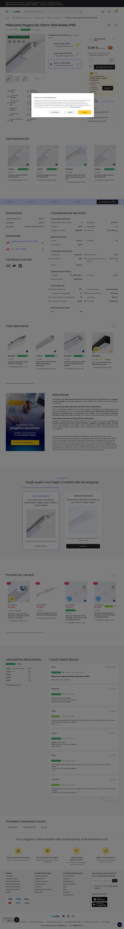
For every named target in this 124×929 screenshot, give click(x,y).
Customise (55, 112)
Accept (84, 112)
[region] (62, 105)
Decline (70, 112)
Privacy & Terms (75, 107)
